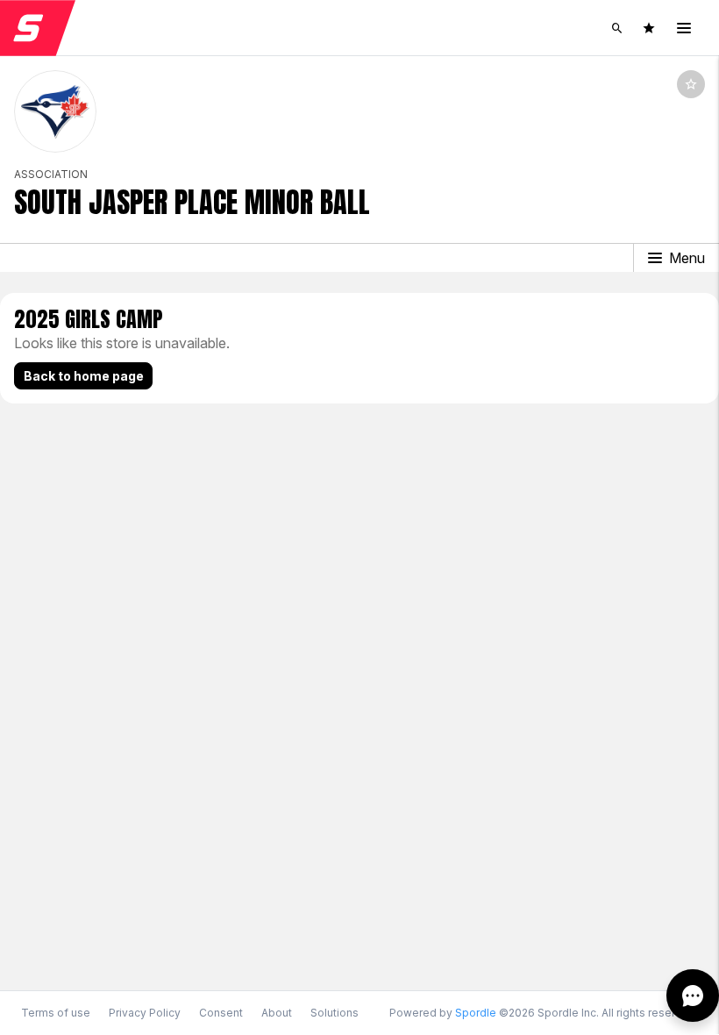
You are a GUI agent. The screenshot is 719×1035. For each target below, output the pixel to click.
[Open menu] (684, 28)
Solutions (334, 1012)
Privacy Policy (145, 1012)
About (276, 1012)
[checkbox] (691, 84)
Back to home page (84, 375)
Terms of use (55, 1012)
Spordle (475, 1012)
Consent (221, 1013)
